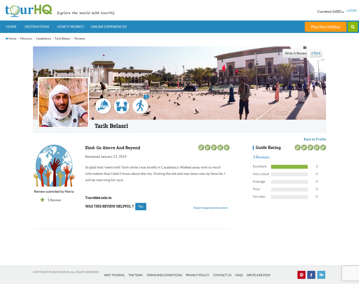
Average (259, 181)
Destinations (37, 27)
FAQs (239, 275)
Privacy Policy (197, 275)
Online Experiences (109, 27)
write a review (296, 53)
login (352, 10)
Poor (256, 189)
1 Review (54, 200)
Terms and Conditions (164, 275)
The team (135, 275)
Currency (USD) (329, 11)
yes (140, 206)
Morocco (26, 38)
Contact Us (222, 275)
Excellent (260, 166)
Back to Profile (315, 139)
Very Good (261, 174)
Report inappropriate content (210, 207)
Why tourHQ (114, 275)
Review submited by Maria (54, 191)
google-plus (321, 275)
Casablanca (43, 38)
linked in (301, 275)
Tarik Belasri (63, 38)
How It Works (70, 27)
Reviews (79, 38)
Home (11, 27)
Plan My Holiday (325, 26)
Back (317, 53)
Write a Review (258, 275)
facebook (311, 275)
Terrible (259, 197)
